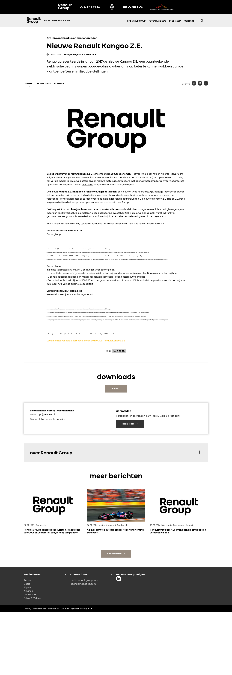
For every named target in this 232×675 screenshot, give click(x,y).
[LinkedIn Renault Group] (118, 578)
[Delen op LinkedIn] (206, 83)
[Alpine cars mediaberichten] (90, 7)
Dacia (27, 583)
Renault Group (137, 21)
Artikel (29, 83)
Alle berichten (114, 553)
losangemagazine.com (83, 583)
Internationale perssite (52, 419)
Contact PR (30, 594)
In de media (175, 21)
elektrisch (87, 184)
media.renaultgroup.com (84, 580)
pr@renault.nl (47, 414)
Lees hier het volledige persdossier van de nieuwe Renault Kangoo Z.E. (86, 340)
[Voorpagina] (34, 20)
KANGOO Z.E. (89, 54)
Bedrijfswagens (72, 54)
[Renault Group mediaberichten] (65, 7)
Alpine (27, 587)
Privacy (27, 608)
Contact (189, 21)
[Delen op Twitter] (200, 83)
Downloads (44, 83)
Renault (28, 580)
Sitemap (65, 608)
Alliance (28, 590)
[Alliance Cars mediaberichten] (162, 7)
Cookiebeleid (39, 608)
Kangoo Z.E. (85, 173)
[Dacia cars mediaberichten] (133, 7)
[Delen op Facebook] (194, 83)
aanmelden (128, 423)
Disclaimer (53, 608)
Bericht (116, 388)
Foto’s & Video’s (157, 21)
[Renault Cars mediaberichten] (112, 7)
